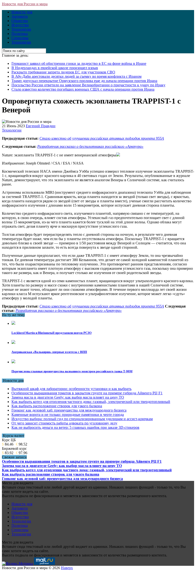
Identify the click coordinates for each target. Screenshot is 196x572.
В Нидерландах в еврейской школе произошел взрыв (54, 68)
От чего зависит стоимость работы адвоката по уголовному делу (64, 423)
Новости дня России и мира (25, 4)
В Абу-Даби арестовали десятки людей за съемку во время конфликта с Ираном (76, 76)
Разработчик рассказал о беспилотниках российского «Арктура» (90, 146)
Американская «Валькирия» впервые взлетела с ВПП (49, 352)
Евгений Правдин (40, 126)
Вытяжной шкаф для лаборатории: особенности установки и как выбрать (71, 389)
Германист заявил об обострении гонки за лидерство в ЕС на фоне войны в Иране (78, 63)
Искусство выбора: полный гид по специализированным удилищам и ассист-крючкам (82, 419)
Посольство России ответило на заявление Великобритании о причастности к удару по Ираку (88, 85)
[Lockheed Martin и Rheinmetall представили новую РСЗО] (13, 323)
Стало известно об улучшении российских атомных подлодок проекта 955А (101, 138)
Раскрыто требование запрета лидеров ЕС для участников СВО (63, 72)
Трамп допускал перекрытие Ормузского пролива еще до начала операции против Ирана (84, 81)
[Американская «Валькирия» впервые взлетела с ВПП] (13, 343)
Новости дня (21, 12)
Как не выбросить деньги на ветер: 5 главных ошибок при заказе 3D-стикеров (75, 427)
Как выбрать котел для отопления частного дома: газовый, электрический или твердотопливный (90, 402)
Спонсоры (19, 38)
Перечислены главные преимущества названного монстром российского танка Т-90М (71, 371)
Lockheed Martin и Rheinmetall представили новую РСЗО (51, 333)
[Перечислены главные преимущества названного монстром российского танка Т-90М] (13, 362)
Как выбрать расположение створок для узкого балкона (56, 406)
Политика (19, 34)
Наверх (67, 568)
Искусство (20, 25)
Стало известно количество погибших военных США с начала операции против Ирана (82, 89)
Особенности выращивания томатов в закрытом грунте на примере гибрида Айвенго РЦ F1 (87, 393)
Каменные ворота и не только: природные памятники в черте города (67, 414)
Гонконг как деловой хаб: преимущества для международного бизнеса (68, 410)
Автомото (19, 16)
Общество (19, 21)
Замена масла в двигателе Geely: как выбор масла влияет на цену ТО (67, 397)
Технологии (21, 29)
